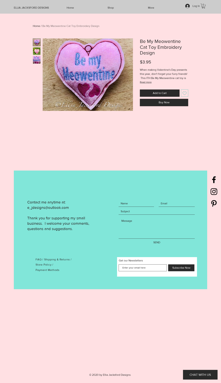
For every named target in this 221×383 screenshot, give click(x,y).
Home (36, 25)
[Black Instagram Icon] (213, 191)
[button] (203, 6)
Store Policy (44, 264)
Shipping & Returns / (58, 259)
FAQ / (40, 259)
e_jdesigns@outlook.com (48, 208)
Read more (146, 82)
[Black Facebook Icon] (213, 179)
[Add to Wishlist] (184, 93)
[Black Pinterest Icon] (213, 203)
